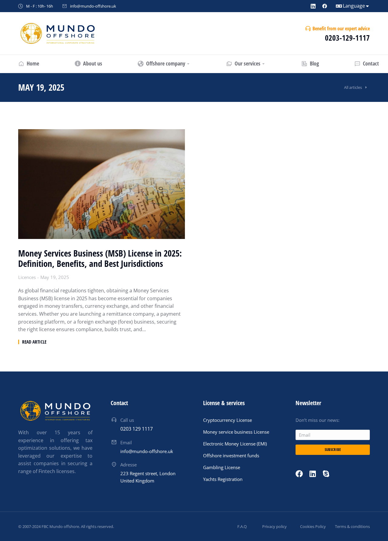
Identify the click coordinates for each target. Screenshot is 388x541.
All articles (353, 87)
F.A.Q (242, 526)
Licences (27, 277)
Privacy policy (274, 526)
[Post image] (101, 184)
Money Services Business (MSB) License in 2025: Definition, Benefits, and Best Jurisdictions (100, 258)
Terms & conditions (352, 526)
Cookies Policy (313, 526)
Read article (34, 342)
